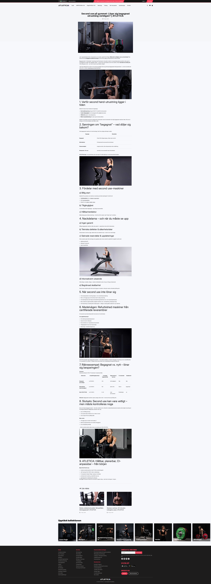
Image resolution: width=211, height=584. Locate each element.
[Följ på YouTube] (126, 559)
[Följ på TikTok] (129, 559)
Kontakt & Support (98, 564)
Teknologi (100, 5)
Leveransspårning (97, 567)
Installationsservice (98, 557)
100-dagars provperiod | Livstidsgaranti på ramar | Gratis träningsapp (109, 1)
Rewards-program (80, 566)
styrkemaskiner (86, 200)
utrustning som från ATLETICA (94, 68)
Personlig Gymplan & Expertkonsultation (102, 552)
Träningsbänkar (61, 562)
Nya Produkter (61, 553)
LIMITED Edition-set (80, 5)
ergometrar (96, 198)
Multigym (60, 557)
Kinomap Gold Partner (80, 567)
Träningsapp (78, 560)
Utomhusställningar (62, 574)
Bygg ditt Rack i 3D (91, 5)
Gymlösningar (122, 5)
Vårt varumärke (113, 5)
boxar (94, 202)
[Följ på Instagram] (124, 559)
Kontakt (129, 5)
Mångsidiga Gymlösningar (99, 553)
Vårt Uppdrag (79, 552)
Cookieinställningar (98, 573)
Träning (105, 5)
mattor (87, 202)
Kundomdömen (79, 555)
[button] (150, 5)
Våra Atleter (78, 553)
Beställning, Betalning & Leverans (101, 566)
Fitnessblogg (78, 564)
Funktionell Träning (62, 569)
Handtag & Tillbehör (62, 571)
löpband (92, 198)
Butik (73, 5)
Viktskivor (60, 566)
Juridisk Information (98, 569)
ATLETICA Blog (79, 562)
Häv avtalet (96, 574)
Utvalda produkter (62, 552)
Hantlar (59, 564)
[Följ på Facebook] (122, 559)
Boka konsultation (72, 1)
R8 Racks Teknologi (80, 559)
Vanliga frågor (97, 571)
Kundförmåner (79, 557)
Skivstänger (60, 567)
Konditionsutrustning (62, 560)
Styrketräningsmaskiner (63, 559)
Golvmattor (60, 573)
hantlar (90, 202)
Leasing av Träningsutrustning (100, 555)
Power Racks (61, 555)
